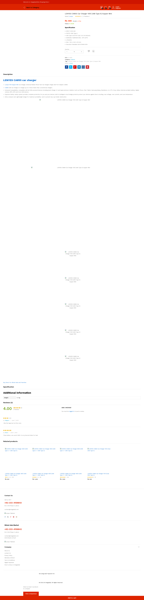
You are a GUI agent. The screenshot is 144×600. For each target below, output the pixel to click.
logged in (71, 411)
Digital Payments (9, 562)
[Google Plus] (10, 517)
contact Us (7, 553)
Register (118, 8)
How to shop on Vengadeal (12, 564)
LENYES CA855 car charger (19, 80)
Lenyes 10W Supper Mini (11, 84)
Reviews (86, 16)
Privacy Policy (8, 555)
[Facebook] (5, 517)
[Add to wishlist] (89, 51)
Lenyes (71, 16)
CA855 (6, 87)
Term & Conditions (9, 560)
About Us (7, 550)
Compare (93, 51)
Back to (29, 7)
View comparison (31, 594)
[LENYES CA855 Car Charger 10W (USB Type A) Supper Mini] (66, 67)
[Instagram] (16, 517)
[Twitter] (7, 517)
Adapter (73, 59)
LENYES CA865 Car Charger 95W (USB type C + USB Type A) (71, 474)
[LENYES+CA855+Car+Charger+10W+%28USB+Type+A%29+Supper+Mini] (70, 67)
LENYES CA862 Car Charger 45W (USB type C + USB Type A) (43, 474)
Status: (67, 23)
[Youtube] (13, 517)
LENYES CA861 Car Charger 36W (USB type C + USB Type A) (15, 474)
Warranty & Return (9, 557)
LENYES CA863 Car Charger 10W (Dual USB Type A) (98, 474)
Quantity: (67, 49)
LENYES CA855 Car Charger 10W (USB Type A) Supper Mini (84, 61)
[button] (11, 470)
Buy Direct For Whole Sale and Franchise (14, 382)
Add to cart (72, 598)
